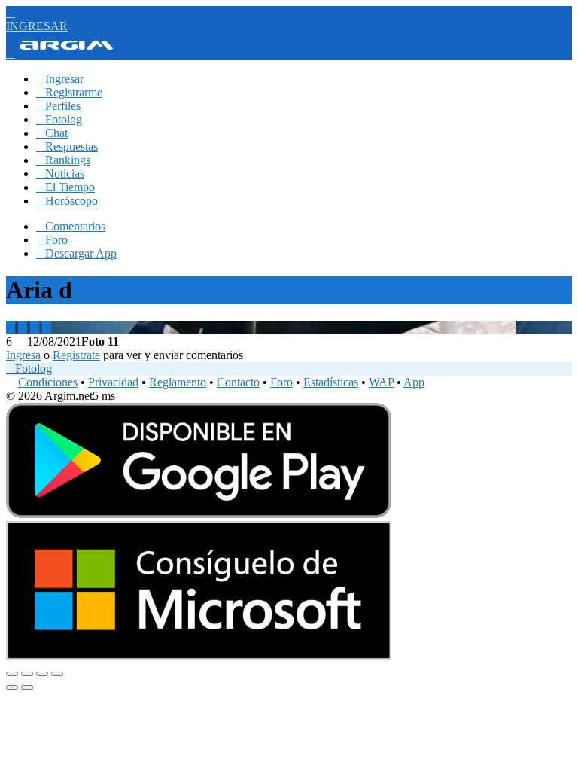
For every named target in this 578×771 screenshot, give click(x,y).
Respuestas (67, 146)
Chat (52, 132)
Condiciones (48, 382)
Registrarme (69, 92)
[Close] (12, 674)
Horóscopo (67, 200)
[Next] (27, 687)
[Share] (27, 674)
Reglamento (177, 382)
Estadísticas (330, 382)
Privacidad (113, 382)
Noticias (60, 173)
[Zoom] (57, 674)
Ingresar (60, 78)
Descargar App (76, 253)
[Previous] (12, 687)
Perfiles (58, 105)
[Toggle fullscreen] (42, 674)
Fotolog (59, 119)
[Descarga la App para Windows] (198, 656)
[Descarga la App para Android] (198, 513)
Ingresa (23, 355)
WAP (381, 382)
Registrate (76, 355)
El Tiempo (65, 187)
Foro (52, 239)
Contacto (238, 382)
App (413, 382)
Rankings (63, 160)
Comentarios (70, 226)
